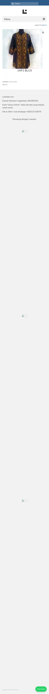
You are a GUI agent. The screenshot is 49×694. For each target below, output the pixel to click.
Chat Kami (41, 689)
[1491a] (22, 49)
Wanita (44, 25)
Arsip (10, 81)
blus (6, 84)
